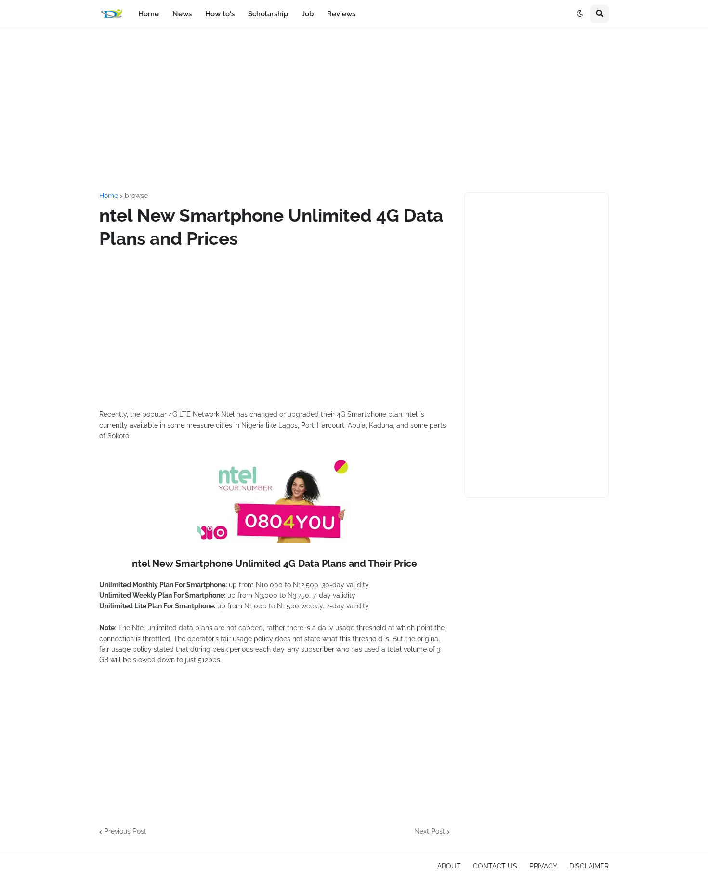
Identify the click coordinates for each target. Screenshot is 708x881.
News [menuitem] (182, 14)
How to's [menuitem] (220, 14)
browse (136, 195)
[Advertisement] (354, 110)
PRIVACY (543, 866)
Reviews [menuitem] (341, 14)
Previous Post (125, 831)
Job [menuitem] (308, 14)
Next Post (429, 831)
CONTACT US (495, 866)
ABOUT (449, 866)
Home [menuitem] (148, 14)
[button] (579, 14)
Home (108, 195)
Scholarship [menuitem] (268, 14)
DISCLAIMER (589, 866)
